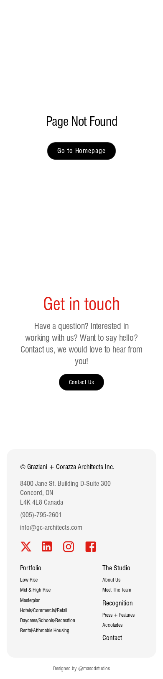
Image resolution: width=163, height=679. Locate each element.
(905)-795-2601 (41, 515)
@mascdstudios (94, 668)
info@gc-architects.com (51, 527)
